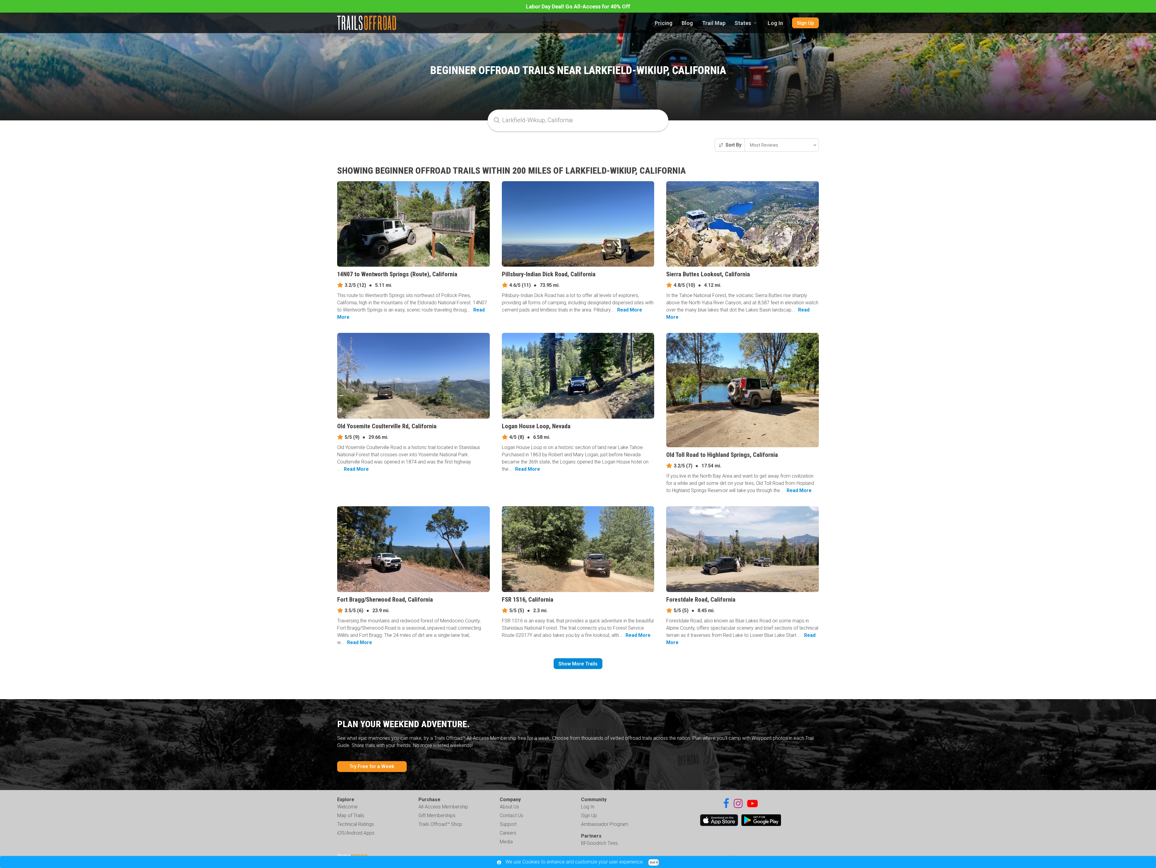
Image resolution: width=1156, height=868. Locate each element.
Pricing (664, 23)
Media (506, 842)
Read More (629, 310)
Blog (687, 23)
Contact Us (511, 815)
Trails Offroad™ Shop (440, 824)
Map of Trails (350, 815)
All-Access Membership (443, 807)
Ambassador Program (604, 824)
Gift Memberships (436, 815)
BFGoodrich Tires (599, 843)
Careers (508, 833)
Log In (775, 23)
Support (508, 824)
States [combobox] (743, 23)
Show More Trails (578, 664)
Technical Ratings (355, 824)
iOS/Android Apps (355, 833)
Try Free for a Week (372, 766)
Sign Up (805, 23)
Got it (654, 862)
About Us (509, 807)
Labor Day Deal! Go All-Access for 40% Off (578, 6)
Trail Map (714, 23)
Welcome (347, 807)
